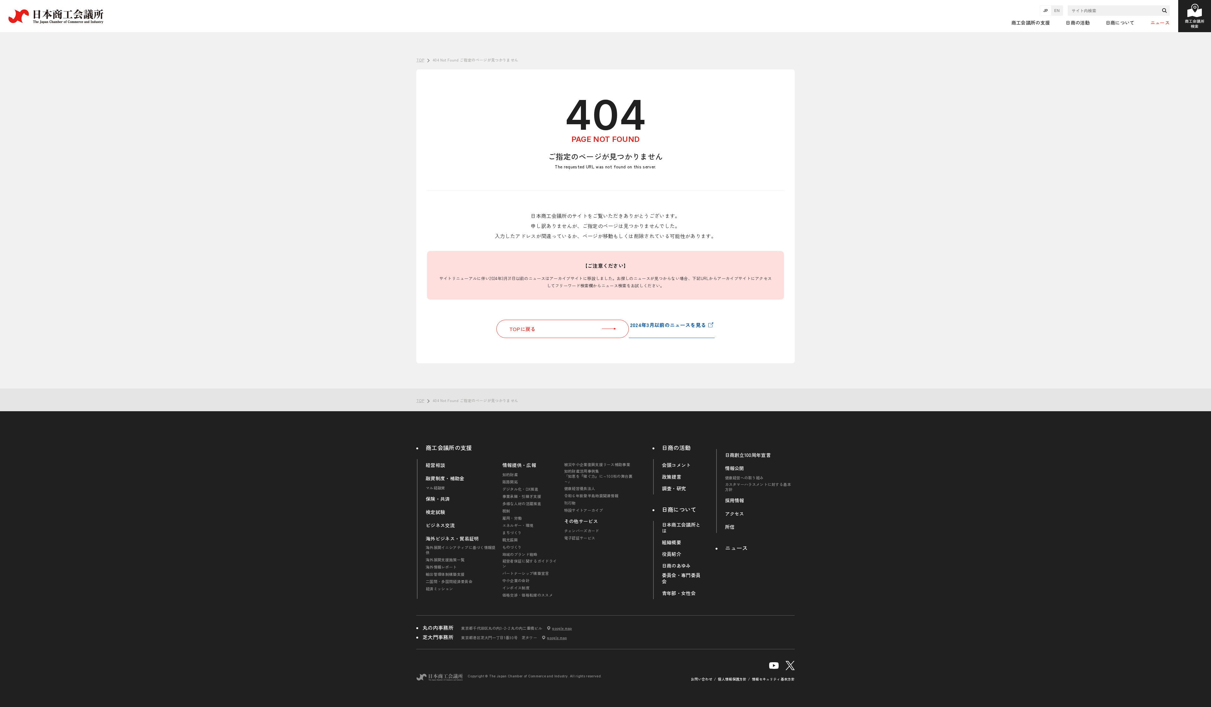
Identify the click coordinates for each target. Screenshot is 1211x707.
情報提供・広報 (519, 465)
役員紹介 (671, 554)
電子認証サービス (579, 537)
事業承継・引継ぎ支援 (521, 496)
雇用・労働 (512, 518)
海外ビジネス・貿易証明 (452, 538)
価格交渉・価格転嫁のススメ (527, 595)
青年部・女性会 (679, 593)
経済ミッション (439, 588)
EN (1057, 10)
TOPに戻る (522, 329)
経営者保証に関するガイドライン (529, 563)
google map (562, 628)
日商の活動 (676, 447)
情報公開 (734, 468)
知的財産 (510, 474)
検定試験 (435, 512)
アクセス (734, 514)
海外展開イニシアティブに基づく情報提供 (461, 550)
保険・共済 (438, 499)
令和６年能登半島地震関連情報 (591, 495)
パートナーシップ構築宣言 (525, 573)
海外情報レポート (441, 567)
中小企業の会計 (515, 580)
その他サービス (581, 521)
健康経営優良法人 (579, 488)
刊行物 (570, 502)
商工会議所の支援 (449, 447)
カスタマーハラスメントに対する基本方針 (758, 487)
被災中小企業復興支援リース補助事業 (597, 464)
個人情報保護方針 (732, 679)
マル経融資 (435, 487)
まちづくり (512, 532)
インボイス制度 (515, 587)
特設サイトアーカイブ (583, 510)
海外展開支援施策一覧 (445, 559)
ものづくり (512, 547)
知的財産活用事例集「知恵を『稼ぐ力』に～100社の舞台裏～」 (598, 476)
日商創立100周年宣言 (748, 455)
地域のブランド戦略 (519, 554)
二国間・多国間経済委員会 (449, 581)
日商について (679, 509)
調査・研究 (674, 488)
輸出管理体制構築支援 (445, 574)
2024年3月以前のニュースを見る (668, 325)
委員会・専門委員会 (681, 578)
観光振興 (510, 539)
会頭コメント (676, 465)
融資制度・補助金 (445, 478)
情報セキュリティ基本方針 (773, 679)
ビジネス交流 (440, 525)
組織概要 (671, 542)
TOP (1195, 379)
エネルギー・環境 (518, 525)
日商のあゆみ (676, 566)
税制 (506, 510)
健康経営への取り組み (744, 477)
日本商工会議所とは (681, 528)
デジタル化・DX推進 (520, 489)
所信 (730, 527)
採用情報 (734, 500)
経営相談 (435, 465)
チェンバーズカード (581, 530)
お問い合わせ (701, 679)
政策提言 (671, 477)
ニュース (1160, 22)
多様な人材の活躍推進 (521, 503)
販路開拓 (510, 481)
